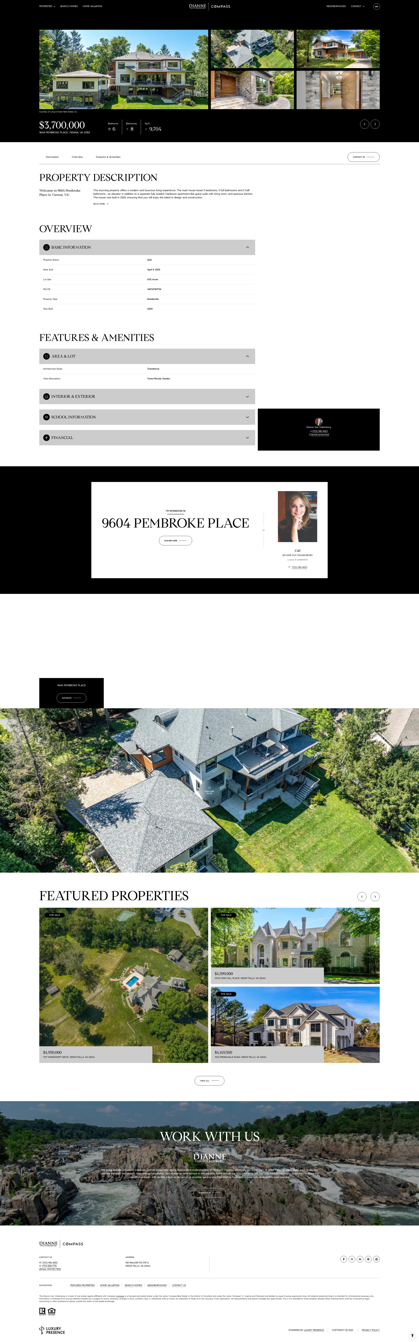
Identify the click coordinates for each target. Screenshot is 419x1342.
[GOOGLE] (368, 1259)
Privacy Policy (371, 1330)
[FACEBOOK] (343, 1259)
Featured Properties (82, 1285)
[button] (364, 157)
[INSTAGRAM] (352, 1259)
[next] (375, 896)
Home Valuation (92, 6)
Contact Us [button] (179, 1285)
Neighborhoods (336, 6)
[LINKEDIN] (360, 1259)
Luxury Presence (314, 1330)
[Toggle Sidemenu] (376, 6)
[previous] (362, 896)
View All (338, 90)
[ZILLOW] (376, 1259)
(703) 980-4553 (320, 431)
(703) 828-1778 (49, 1266)
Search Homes (69, 6)
